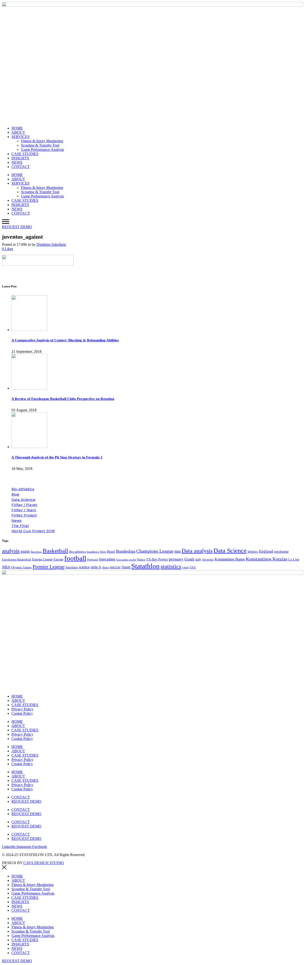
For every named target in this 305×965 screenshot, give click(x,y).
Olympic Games (21, 567)
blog (103, 551)
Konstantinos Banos (230, 559)
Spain (126, 567)
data (177, 551)
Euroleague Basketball (16, 559)
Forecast (92, 559)
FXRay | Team (23, 510)
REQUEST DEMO (26, 801)
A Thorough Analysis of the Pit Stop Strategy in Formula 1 (56, 457)
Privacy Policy (22, 709)
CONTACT (20, 167)
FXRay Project (24, 515)
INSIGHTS (20, 158)
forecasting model (126, 559)
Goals (189, 559)
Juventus (208, 559)
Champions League (154, 551)
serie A (96, 567)
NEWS (16, 162)
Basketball (55, 550)
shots (105, 567)
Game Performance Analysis (42, 150)
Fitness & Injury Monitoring (42, 141)
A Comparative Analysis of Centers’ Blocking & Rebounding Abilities (65, 340)
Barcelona (36, 552)
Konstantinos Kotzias (266, 558)
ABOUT (18, 132)
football (75, 558)
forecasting (107, 559)
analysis (11, 551)
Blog (15, 494)
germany (176, 559)
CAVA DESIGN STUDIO (43, 863)
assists (25, 551)
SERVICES (20, 137)
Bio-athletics (22, 489)
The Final (20, 525)
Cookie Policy (22, 713)
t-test (185, 567)
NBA (6, 567)
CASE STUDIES (24, 154)
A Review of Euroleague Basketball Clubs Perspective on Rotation (62, 399)
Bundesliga (125, 551)
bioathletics (93, 552)
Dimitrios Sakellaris (51, 244)
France (141, 559)
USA (193, 567)
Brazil (111, 551)
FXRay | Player (24, 504)
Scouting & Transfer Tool (40, 145)
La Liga (293, 559)
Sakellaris (71, 567)
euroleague (281, 551)
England (266, 551)
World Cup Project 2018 (33, 531)
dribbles (253, 551)
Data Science (23, 499)
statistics (171, 566)
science (84, 567)
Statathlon (145, 566)
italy (198, 559)
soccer (115, 567)
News (16, 520)
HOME (17, 128)
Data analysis (197, 550)
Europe (58, 559)
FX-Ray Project (157, 559)
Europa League (42, 559)
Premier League (48, 566)
